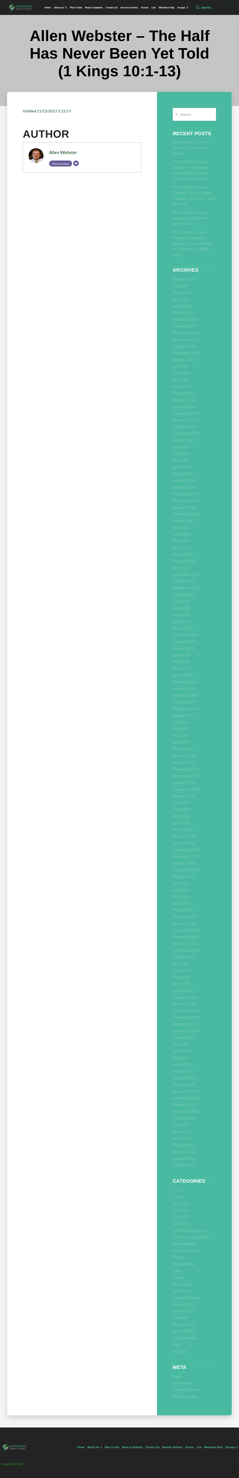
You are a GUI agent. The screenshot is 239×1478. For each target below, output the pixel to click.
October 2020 (184, 581)
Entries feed (182, 1383)
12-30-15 (181, 1223)
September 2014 (186, 950)
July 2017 (181, 722)
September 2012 (186, 1111)
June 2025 (181, 373)
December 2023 (186, 493)
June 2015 (181, 890)
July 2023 (181, 527)
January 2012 (184, 1158)
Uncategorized (184, 1338)
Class (177, 1270)
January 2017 (184, 762)
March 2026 (183, 312)
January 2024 (184, 487)
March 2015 (183, 910)
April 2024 (181, 467)
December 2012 (186, 1091)
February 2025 (185, 400)
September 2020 (186, 587)
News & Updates (186, 1297)
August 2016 (183, 796)
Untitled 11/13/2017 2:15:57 (47, 111)
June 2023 (181, 534)
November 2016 (186, 775)
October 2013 (184, 1024)
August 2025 (183, 359)
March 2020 (183, 628)
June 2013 (181, 1051)
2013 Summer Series (190, 1230)
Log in (177, 1376)
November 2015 (186, 856)
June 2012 (181, 1131)
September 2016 (186, 789)
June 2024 (181, 453)
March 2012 (183, 1145)
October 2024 (184, 426)
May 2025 (181, 379)
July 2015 (181, 883)
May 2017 (181, 735)
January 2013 (184, 1084)
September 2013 (186, 1030)
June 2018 (181, 655)
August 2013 (183, 1037)
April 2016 (181, 822)
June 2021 (181, 567)
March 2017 (183, 749)
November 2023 (186, 500)
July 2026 (181, 285)
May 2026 (181, 299)
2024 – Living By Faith (191, 1237)
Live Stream (182, 1291)
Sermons (180, 1317)
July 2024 (181, 447)
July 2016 (181, 802)
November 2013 (186, 1017)
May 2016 (181, 816)
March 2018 (183, 675)
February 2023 (185, 561)
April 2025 (181, 386)
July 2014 (181, 963)
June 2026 (181, 292)
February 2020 (185, 634)
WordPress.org (185, 1396)
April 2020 (181, 621)
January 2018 (184, 688)
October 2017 (184, 702)
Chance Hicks (184, 1264)
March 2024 (183, 473)
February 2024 (185, 480)
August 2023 (183, 520)
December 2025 (186, 332)
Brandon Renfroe (187, 1250)
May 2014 (181, 977)
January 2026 (184, 326)
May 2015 (181, 896)
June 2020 (181, 608)
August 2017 (183, 715)
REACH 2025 (184, 1311)
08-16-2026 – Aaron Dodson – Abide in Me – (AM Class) (192, 218)
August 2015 (183, 876)
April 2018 (181, 668)
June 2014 (181, 970)
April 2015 (181, 903)
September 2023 (186, 514)
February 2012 (185, 1151)
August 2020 (183, 594)
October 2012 (184, 1104)
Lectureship (182, 1284)
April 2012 (181, 1138)
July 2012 (181, 1124)
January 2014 (184, 1004)
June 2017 (181, 728)
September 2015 (186, 869)
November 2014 (186, 936)
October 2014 (184, 943)
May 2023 (181, 540)
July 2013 (181, 1044)
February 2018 (185, 681)
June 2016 (181, 809)
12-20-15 (181, 1203)
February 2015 (185, 916)
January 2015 (184, 923)
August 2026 (183, 279)
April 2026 (181, 306)
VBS (176, 1344)
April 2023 (181, 547)
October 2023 (184, 507)
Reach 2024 (182, 1304)
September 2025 (186, 353)
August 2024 (183, 440)
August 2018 (183, 648)
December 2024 (186, 413)
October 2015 (184, 863)
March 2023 (183, 554)
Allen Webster (63, 152)
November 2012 (186, 1098)
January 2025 (184, 406)
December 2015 (186, 849)
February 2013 (185, 1077)
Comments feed (185, 1389)
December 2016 (186, 769)
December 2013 (186, 1010)
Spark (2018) (183, 1331)
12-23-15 (181, 1210)
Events (178, 1277)
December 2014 (186, 930)
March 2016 (183, 829)
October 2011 (184, 1165)
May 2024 (181, 460)
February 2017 (185, 755)
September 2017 (186, 708)
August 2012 (183, 1118)
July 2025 (181, 366)
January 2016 (184, 843)
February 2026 (185, 319)
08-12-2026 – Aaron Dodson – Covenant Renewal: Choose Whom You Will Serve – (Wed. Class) (192, 243)
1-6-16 (178, 1197)
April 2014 (181, 983)
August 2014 (183, 957)
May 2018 (181, 661)
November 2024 (186, 420)
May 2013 (181, 1057)
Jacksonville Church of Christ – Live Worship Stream (191, 147)
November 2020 (186, 574)
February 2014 (185, 997)
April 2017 (181, 742)
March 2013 (183, 1071)
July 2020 (181, 601)
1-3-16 (178, 1190)
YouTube (180, 1351)
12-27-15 (181, 1217)
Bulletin (179, 1257)
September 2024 (186, 433)
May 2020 (181, 614)
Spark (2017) (183, 1324)
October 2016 (184, 782)
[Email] (76, 163)
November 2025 (186, 339)
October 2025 (184, 346)
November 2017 (186, 695)
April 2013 (181, 1064)
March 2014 (183, 990)
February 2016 (185, 836)
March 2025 (183, 393)
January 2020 (184, 641)
